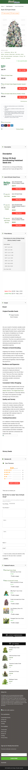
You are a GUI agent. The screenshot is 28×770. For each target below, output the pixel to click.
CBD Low (12, 52)
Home (2, 6)
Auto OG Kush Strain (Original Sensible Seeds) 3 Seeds (18, 206)
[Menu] (1, 2)
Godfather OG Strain (14, 671)
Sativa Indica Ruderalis (8, 56)
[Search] (25, 2)
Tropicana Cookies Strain (15, 663)
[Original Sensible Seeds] (8, 135)
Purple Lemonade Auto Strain (17, 599)
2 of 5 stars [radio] (10, 503)
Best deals (3, 721)
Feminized (7, 54)
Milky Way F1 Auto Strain (16, 591)
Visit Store (22, 70)
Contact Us (3, 719)
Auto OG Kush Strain (17, 194)
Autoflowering (7, 52)
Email (4, 548)
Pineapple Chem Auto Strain (17, 618)
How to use (3, 731)
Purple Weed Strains (5, 717)
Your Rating (5, 504)
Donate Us (3, 733)
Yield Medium (7, 58)
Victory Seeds (19, 129)
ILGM (10, 651)
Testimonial (4, 729)
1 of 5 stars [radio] (9, 503)
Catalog (3, 723)
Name (4, 542)
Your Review (6, 507)
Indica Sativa (17, 54)
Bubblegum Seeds (13, 679)
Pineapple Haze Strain (14, 647)
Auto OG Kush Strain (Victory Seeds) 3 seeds (18, 182)
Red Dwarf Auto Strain (16, 572)
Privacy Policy (4, 737)
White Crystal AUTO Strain (17, 582)
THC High (21, 56)
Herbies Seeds (12, 54)
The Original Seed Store (18, 390)
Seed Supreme (9, 6)
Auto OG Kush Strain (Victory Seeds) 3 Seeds (18, 219)
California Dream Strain (14, 655)
